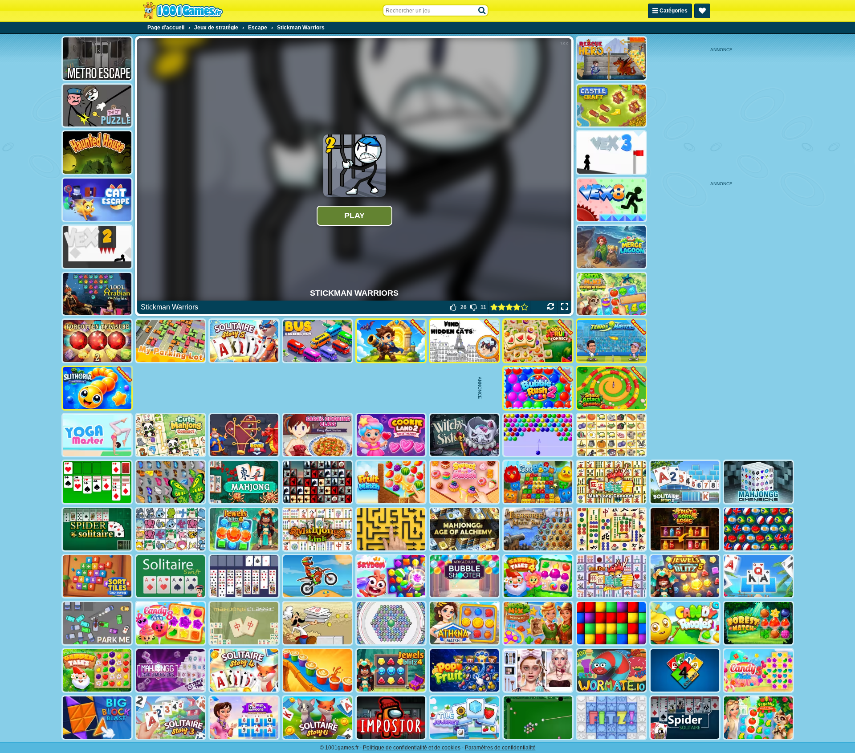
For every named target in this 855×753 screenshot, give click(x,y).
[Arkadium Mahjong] (244, 482)
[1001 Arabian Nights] (97, 294)
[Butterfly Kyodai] (170, 482)
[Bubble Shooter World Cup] (758, 529)
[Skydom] (391, 576)
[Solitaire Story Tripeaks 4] (244, 670)
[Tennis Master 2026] (611, 340)
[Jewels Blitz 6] (244, 529)
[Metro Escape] (97, 58)
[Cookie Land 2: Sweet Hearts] (391, 435)
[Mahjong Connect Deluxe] (611, 576)
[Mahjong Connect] (611, 482)
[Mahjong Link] (317, 529)
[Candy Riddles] (685, 623)
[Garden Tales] (97, 670)
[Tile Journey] (464, 717)
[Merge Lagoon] (611, 246)
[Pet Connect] (170, 529)
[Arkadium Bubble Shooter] (464, 576)
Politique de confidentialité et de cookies (411, 748)
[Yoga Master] (97, 435)
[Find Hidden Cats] (464, 340)
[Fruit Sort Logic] (685, 529)
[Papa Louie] (317, 623)
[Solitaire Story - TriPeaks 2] (685, 482)
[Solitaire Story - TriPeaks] (758, 576)
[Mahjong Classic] (244, 623)
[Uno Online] (685, 670)
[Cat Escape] (97, 199)
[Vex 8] (611, 199)
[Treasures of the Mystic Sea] (538, 529)
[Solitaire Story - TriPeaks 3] (170, 717)
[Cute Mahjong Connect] (170, 435)
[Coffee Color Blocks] (317, 670)
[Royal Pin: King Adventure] (244, 435)
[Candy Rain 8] (170, 623)
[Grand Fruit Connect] (538, 340)
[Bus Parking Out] (317, 340)
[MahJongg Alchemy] (464, 529)
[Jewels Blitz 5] (685, 576)
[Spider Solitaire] (97, 529)
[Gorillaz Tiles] (317, 482)
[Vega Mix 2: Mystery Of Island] (611, 294)
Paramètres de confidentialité (500, 748)
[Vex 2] (97, 246)
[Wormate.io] (611, 670)
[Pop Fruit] (464, 670)
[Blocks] (611, 623)
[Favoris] (702, 11)
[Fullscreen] (564, 307)
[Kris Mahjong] (611, 435)
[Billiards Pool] (538, 717)
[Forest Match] (758, 623)
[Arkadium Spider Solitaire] (685, 717)
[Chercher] (482, 10)
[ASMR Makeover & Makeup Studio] (538, 670)
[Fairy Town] (391, 623)
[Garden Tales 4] (538, 576)
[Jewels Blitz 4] (391, 670)
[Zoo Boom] (538, 482)
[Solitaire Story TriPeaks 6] (317, 717)
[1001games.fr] (182, 10)
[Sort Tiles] (97, 576)
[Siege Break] (391, 340)
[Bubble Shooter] (538, 435)
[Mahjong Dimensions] (758, 482)
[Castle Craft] (611, 105)
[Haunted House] (97, 152)
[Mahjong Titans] (611, 529)
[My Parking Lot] (170, 340)
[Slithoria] (97, 388)
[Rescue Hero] (611, 58)
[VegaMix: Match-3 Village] (758, 717)
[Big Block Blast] (97, 717)
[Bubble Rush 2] (538, 388)
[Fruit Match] (391, 482)
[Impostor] (391, 717)
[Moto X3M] (317, 576)
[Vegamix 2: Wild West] (538, 623)
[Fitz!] (611, 717)
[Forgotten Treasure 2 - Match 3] (97, 340)
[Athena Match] (464, 623)
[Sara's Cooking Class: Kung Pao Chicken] (317, 435)
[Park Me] (97, 623)
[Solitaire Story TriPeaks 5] (244, 340)
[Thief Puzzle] (97, 105)
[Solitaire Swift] (170, 576)
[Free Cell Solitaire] (244, 576)
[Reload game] (551, 307)
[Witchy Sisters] (464, 435)
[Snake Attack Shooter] (611, 388)
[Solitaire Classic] (97, 482)
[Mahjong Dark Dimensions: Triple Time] (170, 670)
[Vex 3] (611, 152)
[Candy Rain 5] (758, 670)
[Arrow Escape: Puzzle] (391, 529)
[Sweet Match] (464, 482)
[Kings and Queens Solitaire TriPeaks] (244, 717)
